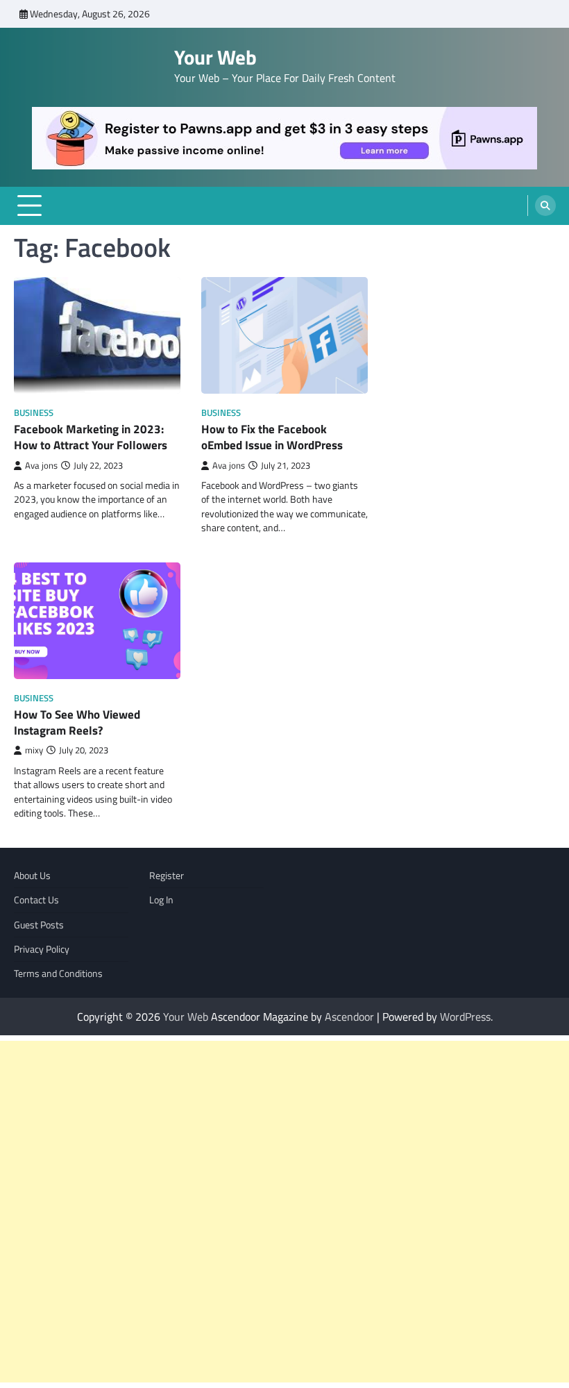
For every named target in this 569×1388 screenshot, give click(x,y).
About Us (32, 876)
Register (166, 876)
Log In (161, 900)
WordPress (465, 1016)
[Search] (545, 205)
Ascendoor (349, 1016)
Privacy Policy (41, 949)
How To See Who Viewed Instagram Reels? (77, 722)
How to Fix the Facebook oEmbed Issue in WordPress (272, 436)
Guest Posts (39, 925)
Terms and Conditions (58, 973)
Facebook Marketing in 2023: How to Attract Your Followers (90, 436)
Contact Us (36, 900)
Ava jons (41, 465)
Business (33, 413)
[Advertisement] (284, 1211)
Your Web (215, 57)
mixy (34, 750)
